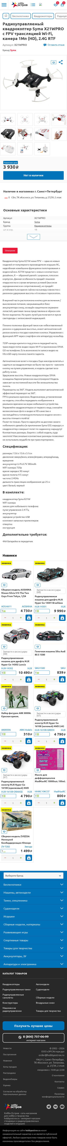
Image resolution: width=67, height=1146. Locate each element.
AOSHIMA (27, 606)
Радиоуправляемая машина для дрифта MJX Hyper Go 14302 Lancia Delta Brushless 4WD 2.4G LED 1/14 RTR (15, 664)
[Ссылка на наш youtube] (62, 1106)
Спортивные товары (16, 940)
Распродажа (9, 1072)
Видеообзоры (10, 1079)
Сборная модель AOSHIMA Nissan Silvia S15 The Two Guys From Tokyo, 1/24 (16, 593)
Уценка (6, 1085)
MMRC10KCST (42, 791)
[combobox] (33, 875)
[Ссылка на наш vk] (55, 1106)
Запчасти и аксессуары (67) (49, 714)
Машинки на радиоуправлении (12, 1009)
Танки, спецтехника (15, 900)
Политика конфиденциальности (53, 1095)
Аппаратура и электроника (20, 964)
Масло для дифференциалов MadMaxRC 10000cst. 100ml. (50, 778)
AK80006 (6, 729)
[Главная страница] (6, 16)
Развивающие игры (16, 932)
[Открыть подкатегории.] (59, 884)
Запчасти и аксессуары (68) (49, 590)
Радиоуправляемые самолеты (13, 996)
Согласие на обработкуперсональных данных (15, 1093)
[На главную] (19, 5)
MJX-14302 (7, 668)
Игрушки (9, 916)
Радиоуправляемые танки (16, 989)
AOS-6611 (6, 606)
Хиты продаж (10, 1066)
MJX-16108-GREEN (44, 730)
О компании (58, 1075)
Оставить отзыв (56, 44)
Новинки (10, 555)
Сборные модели (45, 997)
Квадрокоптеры (43, 225)
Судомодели (11, 908)
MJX (63, 606)
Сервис (60, 1087)
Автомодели (42, 984)
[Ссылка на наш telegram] (49, 1106)
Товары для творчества (18, 948)
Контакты (59, 1081)
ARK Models (26, 729)
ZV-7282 (5, 846)
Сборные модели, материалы (22, 924)
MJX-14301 (41, 606)
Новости (7, 1048)
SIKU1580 (40, 668)
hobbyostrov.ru (33, 1130)
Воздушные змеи (45, 1002)
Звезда (28, 846)
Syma (37, 221)
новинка (6, 562)
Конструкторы (10, 1002)
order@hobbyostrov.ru (51, 1055)
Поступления (9, 1054)
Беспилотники (12, 884)
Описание (10, 250)
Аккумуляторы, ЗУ (15, 956)
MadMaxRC (60, 791)
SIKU (63, 668)
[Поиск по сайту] (41, 4)
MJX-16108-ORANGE (12, 791)
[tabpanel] (33, 80)
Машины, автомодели (17, 892)
